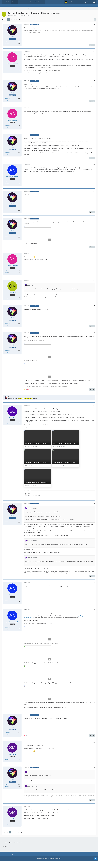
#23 (94, 81)
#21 (94, 24)
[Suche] (93, 2)
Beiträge (6, 43)
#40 (94, 806)
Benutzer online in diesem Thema (12, 843)
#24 (94, 108)
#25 (94, 135)
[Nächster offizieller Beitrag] (93, 45)
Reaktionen (7, 42)
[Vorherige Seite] (3, 19)
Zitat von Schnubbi (32, 508)
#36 (94, 610)
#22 (94, 51)
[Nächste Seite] (19, 19)
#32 (94, 333)
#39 (94, 767)
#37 (94, 715)
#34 (94, 503)
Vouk (9, 397)
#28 (94, 218)
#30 (94, 280)
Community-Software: (49, 858)
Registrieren (87, 2)
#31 (94, 306)
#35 (94, 582)
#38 (94, 742)
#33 (94, 405)
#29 (94, 253)
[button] (69, 2)
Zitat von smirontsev (32, 772)
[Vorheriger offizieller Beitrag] (90, 45)
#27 (94, 191)
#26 (94, 164)
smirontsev (38, 824)
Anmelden (78, 2)
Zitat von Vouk (31, 285)
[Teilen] (95, 19)
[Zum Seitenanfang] (95, 858)
